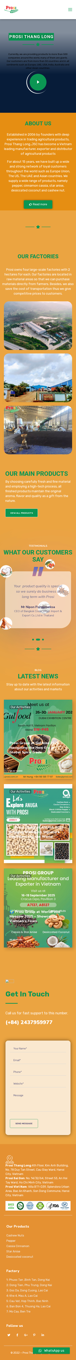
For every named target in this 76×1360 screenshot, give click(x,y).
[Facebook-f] (17, 1335)
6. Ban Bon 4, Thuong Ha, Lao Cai (28, 1306)
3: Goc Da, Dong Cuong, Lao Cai (27, 1290)
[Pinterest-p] (34, 1335)
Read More (16, 771)
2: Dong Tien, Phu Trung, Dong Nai (29, 1285)
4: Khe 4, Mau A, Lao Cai (22, 1295)
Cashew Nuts (15, 1235)
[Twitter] (8, 1335)
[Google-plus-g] (25, 1335)
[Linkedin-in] (42, 1335)
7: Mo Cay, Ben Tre (18, 1311)
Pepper (11, 1240)
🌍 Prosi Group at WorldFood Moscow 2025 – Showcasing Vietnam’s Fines (35, 916)
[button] (38, 204)
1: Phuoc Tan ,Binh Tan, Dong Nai (28, 1279)
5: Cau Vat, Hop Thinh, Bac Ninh (27, 1301)
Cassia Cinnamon (17, 1246)
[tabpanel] (38, 602)
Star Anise (13, 1251)
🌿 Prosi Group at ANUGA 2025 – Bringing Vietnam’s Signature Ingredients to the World (38, 832)
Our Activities (20, 707)
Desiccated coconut (19, 1256)
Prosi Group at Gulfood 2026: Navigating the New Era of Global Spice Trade (35, 748)
